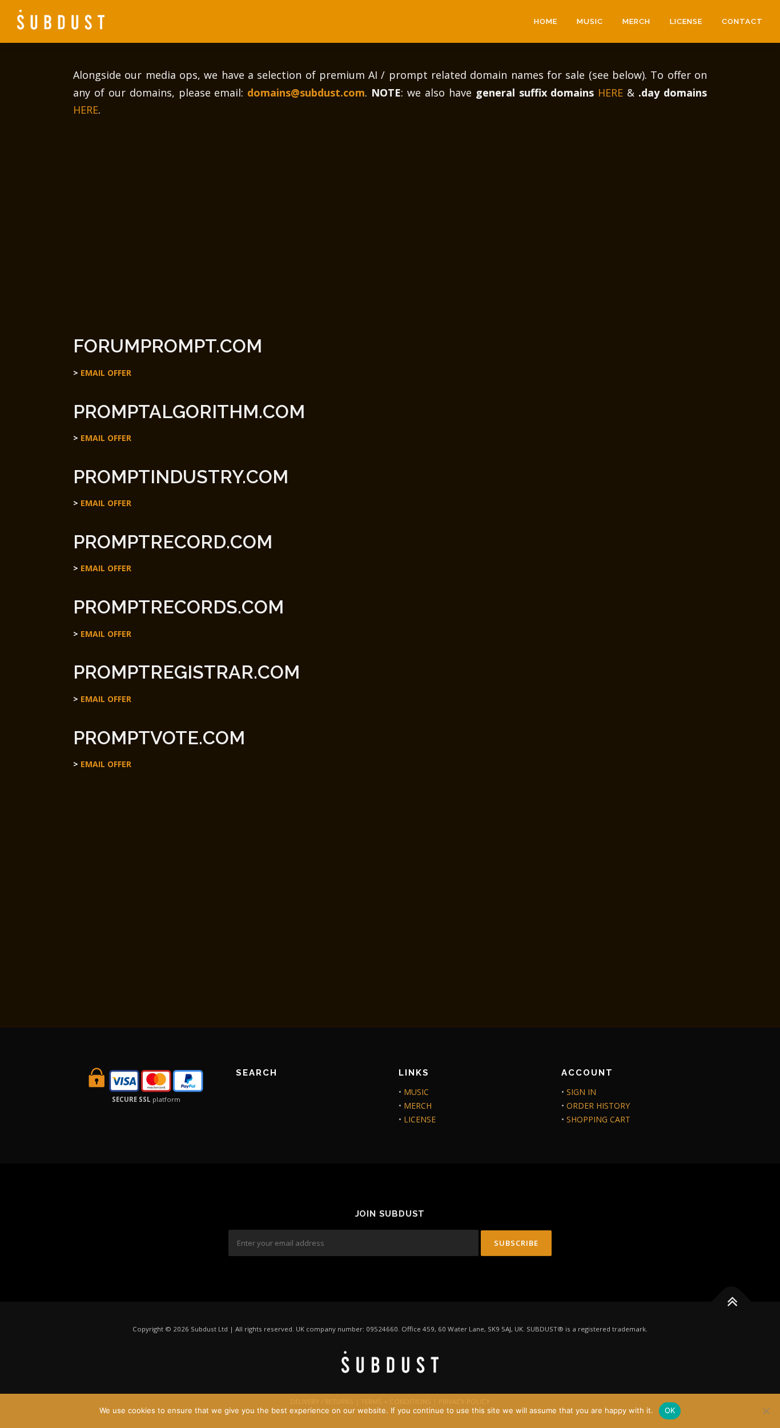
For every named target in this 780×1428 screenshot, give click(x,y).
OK (670, 1410)
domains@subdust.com (306, 92)
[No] (765, 1411)
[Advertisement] (390, 221)
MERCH (636, 21)
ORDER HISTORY (598, 1105)
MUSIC (590, 21)
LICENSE (686, 21)
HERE (610, 92)
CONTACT (742, 21)
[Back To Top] (731, 1302)
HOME (545, 21)
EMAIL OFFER (106, 372)
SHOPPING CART (598, 1119)
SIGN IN (581, 1091)
